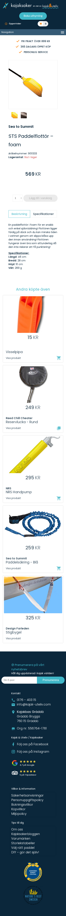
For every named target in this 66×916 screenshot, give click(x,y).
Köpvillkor (18, 809)
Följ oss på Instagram (33, 751)
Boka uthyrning (33, 15)
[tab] (19, 214)
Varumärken (20, 838)
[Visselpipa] (59, 358)
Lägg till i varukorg (40, 198)
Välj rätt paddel (22, 848)
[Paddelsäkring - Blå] (59, 568)
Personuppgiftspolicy (27, 800)
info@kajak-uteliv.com (34, 704)
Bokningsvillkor (22, 804)
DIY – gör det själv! (25, 852)
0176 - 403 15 (26, 700)
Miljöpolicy (19, 814)
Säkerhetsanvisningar (27, 795)
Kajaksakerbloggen (25, 834)
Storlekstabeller (23, 843)
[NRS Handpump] (59, 498)
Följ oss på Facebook (32, 744)
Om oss (17, 829)
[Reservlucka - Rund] (59, 428)
